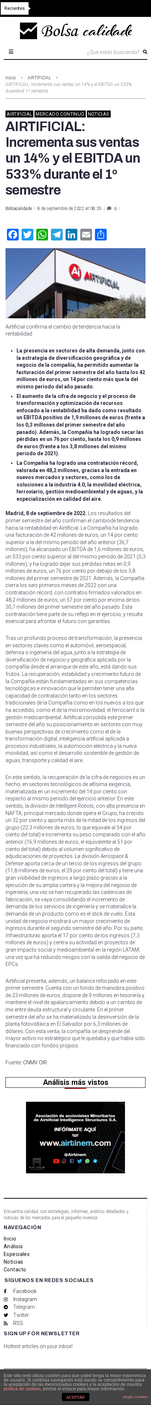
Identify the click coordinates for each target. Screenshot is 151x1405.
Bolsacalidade (18, 208)
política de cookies (22, 1388)
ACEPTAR (75, 1397)
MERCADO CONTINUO (60, 114)
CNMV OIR (34, 1062)
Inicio (10, 77)
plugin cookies (135, 1397)
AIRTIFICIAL (39, 77)
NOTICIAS (99, 114)
